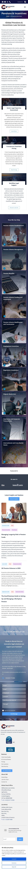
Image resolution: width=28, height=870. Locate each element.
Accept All (14, 859)
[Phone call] (10, 2)
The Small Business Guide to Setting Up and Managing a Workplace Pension (13, 599)
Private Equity (14, 529)
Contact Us (20, 2)
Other (12, 525)
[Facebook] (5, 2)
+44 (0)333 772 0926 (10, 678)
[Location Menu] (25, 2)
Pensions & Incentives (6, 529)
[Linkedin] (2, 2)
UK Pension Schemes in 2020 (10, 568)
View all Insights (14, 499)
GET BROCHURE (7, 770)
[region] (14, 857)
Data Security (4, 766)
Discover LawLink (14, 207)
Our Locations (4, 764)
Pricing (3, 761)
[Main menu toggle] (25, 7)
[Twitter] (7, 2)
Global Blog (4, 777)
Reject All (14, 867)
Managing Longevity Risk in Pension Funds (13, 536)
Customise (14, 863)
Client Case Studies (6, 757)
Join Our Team (5, 779)
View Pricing (14, 169)
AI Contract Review (6, 759)
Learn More (14, 131)
